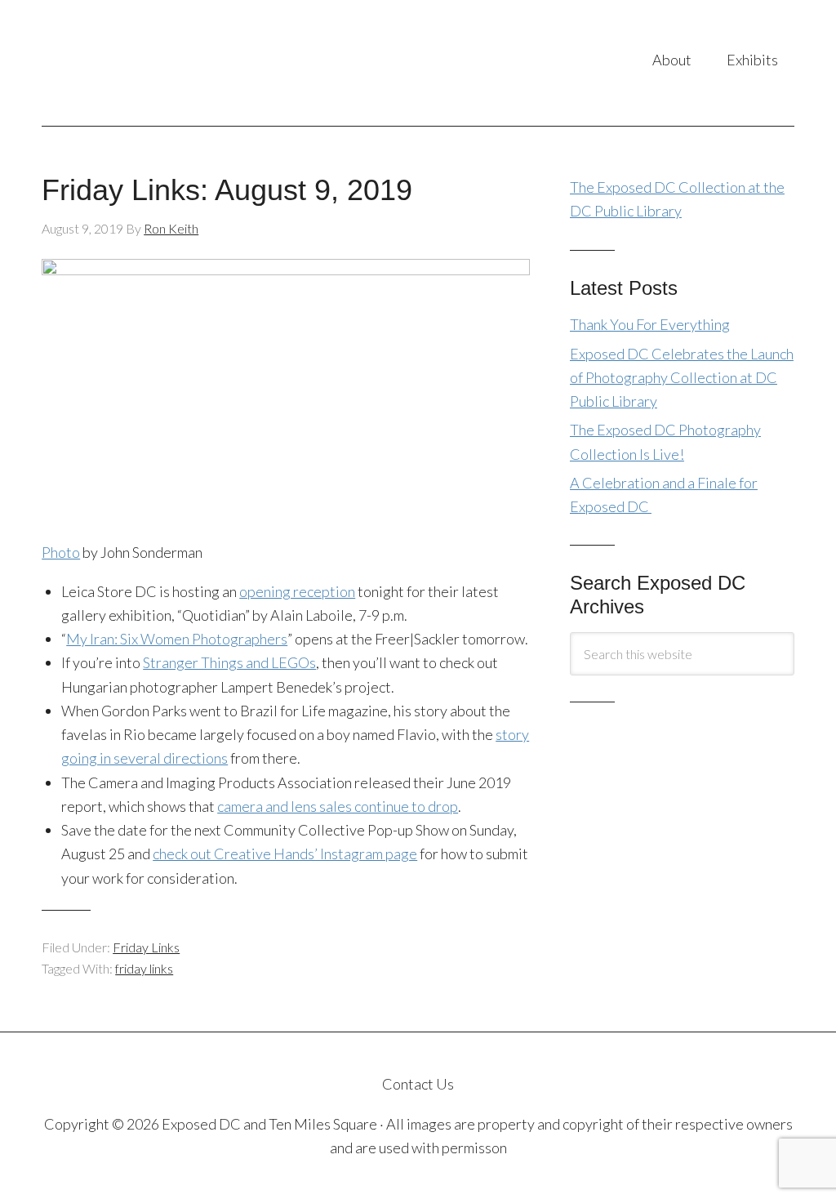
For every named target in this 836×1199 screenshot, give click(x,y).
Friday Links (146, 947)
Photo (61, 552)
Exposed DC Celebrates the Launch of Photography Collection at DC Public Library (682, 378)
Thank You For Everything (650, 324)
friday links (144, 968)
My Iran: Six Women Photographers (176, 639)
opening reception (297, 591)
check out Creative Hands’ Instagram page (285, 853)
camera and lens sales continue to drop (337, 806)
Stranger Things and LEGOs (229, 662)
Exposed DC (173, 63)
